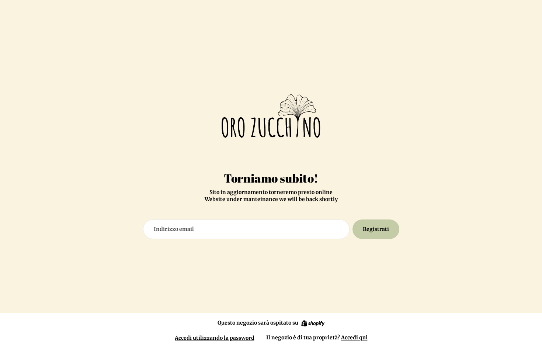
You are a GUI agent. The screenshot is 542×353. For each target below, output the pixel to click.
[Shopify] (312, 323)
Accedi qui (354, 337)
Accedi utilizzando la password (214, 338)
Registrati (376, 229)
